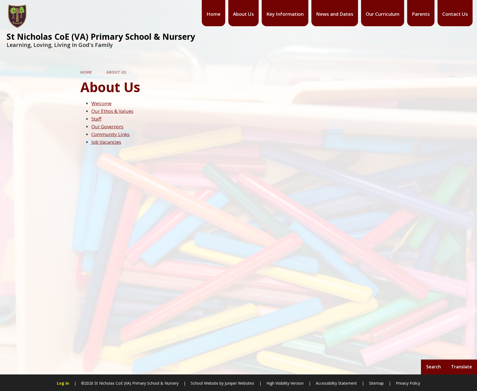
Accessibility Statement (336, 383)
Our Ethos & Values (112, 111)
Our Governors (107, 126)
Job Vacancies (106, 142)
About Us (116, 72)
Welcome (101, 103)
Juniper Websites (239, 383)
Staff (96, 119)
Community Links (110, 134)
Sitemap (376, 383)
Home (86, 72)
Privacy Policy (408, 383)
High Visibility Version (285, 383)
